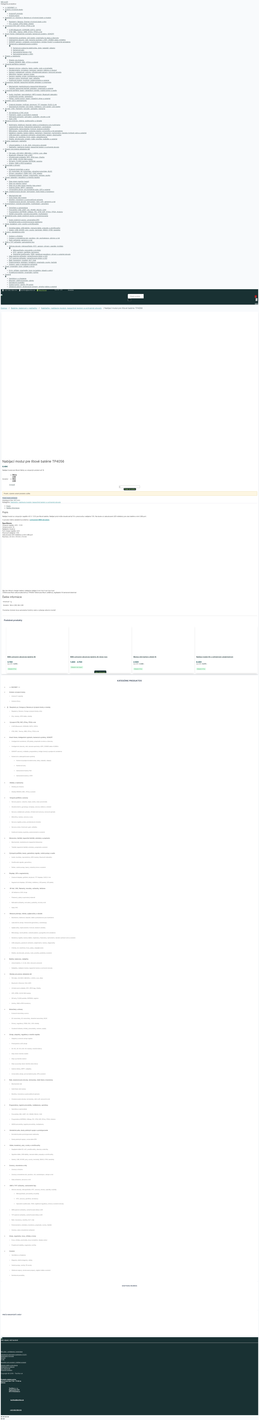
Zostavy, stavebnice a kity (18, 1165)
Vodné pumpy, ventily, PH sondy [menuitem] (21, 285)
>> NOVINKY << (14, 687)
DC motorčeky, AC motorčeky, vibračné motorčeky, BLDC (29, 1018)
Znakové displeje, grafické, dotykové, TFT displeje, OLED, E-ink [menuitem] (33, 105)
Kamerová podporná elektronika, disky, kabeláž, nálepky (33, 760)
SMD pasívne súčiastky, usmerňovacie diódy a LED (27, 1210)
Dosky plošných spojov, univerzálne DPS (24, 1139)
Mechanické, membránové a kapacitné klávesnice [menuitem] (27, 86)
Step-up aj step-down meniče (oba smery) (25, 1064)
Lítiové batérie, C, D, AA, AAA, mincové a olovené (27, 963)
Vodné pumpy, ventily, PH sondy (22, 1265)
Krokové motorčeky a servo (20, 1013)
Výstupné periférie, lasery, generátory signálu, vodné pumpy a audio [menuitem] (31, 91)
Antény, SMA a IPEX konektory (21, 1003)
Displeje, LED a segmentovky (19, 873)
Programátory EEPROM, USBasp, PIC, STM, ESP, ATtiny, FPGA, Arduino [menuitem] (36, 212)
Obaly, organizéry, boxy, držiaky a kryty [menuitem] (20, 267)
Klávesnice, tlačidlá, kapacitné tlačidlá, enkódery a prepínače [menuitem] (28, 83)
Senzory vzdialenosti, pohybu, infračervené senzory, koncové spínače (33, 812)
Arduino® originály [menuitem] (16, 14)
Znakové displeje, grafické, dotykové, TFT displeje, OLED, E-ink (31, 877)
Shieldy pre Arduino (18, 787)
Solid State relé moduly (19, 1089)
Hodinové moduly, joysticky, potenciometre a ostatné (28, 832)
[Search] (129, 299)
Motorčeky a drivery (16, 1009)
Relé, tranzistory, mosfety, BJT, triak (23, 1220)
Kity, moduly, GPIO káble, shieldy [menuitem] (21, 24)
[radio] (13, 476)
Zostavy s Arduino (17, 1169)
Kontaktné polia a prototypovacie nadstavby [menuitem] (25, 222)
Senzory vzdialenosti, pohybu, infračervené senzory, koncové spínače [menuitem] (35, 72)
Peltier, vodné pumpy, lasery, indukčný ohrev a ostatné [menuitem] (29, 98)
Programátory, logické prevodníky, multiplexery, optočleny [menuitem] (27, 205)
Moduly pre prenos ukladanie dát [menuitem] (17, 150)
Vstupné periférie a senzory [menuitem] (15, 65)
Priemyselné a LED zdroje (19, 1043)
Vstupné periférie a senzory (19, 798)
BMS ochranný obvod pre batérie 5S (21, 657)
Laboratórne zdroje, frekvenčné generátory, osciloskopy (29, 922)
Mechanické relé (17, 1084)
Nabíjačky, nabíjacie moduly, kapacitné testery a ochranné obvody (71, 308)
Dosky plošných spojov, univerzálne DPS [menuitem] (24, 220)
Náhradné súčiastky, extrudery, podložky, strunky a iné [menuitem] (29, 117)
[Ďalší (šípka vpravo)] (4, 1418)
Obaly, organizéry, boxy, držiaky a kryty (22, 1236)
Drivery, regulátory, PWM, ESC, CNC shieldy (25, 1023)
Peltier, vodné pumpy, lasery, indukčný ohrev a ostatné (29, 867)
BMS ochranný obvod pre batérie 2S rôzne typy (88, 657)
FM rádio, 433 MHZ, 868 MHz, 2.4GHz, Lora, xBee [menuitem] (28, 153)
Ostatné (12, 1251)
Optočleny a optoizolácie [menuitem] (18, 208)
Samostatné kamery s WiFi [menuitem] (23, 54)
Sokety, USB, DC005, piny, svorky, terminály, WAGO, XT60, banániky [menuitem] (34, 230)
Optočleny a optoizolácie (19, 1109)
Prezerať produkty (6, 1370)
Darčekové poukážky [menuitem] (16, 283)
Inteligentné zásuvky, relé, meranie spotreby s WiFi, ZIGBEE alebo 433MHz (35, 746)
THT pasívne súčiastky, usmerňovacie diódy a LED (27, 1215)
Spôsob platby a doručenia (9, 1365)
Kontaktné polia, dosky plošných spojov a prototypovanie (29, 1130)
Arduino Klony (16, 701)
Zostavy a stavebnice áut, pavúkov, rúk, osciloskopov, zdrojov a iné (32, 1174)
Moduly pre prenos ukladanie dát (21, 974)
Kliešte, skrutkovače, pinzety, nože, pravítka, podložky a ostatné (32, 953)
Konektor (5, 479)
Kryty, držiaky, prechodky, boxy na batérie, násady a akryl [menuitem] (31, 270)
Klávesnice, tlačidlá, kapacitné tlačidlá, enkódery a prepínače (29, 838)
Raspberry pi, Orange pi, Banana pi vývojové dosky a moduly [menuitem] (28, 19)
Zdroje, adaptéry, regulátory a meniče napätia (24, 1034)
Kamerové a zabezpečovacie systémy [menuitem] (23, 45)
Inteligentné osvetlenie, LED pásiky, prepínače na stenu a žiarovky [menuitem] (34, 38)
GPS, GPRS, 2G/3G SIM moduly (21, 993)
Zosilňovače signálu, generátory (21, 862)
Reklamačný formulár (7, 1356)
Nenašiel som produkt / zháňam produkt (13, 1362)
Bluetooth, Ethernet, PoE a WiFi (21, 983)
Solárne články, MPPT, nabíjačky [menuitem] (21, 187)
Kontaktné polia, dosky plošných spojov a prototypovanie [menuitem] (26, 217)
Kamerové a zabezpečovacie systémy (23, 756)
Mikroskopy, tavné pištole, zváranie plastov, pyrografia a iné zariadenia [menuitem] (36, 131)
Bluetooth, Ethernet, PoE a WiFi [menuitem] (20, 155)
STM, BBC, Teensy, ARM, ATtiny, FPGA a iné (25, 731)
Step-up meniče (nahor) (19, 1059)
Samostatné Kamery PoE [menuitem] (22, 52)
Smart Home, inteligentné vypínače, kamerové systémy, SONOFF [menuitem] (29, 35)
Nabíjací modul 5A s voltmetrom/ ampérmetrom (214, 657)
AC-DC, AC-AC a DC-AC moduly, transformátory (27, 1048)
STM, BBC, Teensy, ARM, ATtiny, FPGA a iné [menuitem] (25, 32)
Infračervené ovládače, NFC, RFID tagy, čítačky (26, 988)
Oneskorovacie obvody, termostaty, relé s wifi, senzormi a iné (31, 1099)
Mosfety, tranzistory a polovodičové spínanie (26, 1094)
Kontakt (3, 1358)
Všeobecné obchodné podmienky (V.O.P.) (14, 1354)
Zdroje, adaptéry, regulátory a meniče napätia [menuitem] (22, 178)
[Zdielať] (4, 1416)
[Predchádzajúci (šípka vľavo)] (1, 1418)
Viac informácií (100, 672)
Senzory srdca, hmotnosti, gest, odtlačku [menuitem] (24, 78)
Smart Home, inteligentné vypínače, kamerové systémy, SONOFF (31, 737)
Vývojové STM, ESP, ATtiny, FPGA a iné (23, 722)
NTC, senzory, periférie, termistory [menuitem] (26, 252)
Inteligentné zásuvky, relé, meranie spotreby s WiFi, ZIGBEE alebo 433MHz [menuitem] (37, 40)
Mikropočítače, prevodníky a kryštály (27, 1193)
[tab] (131, 506)
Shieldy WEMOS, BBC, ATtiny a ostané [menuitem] (23, 62)
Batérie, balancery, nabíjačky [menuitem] (16, 142)
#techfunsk (43, 290)
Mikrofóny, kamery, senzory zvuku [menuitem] (21, 74)
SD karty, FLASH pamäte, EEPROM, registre (25, 998)
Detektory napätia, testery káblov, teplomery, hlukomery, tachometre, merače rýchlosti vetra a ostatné (43, 938)
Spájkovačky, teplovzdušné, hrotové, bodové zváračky (28, 927)
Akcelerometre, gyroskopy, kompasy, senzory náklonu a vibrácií (31, 807)
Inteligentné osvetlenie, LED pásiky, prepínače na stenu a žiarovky (32, 741)
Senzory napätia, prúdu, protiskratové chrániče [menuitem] (26, 76)
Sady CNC (15, 907)
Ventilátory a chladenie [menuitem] (17, 278)
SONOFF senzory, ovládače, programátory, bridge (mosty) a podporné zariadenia (37, 751)
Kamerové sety (21, 765)
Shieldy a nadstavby (16, 783)
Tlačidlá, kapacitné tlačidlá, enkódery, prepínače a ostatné (29, 847)
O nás (2, 1359)
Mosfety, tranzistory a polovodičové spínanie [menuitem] (26, 200)
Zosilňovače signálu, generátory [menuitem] (21, 96)
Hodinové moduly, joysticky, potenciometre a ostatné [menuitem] (29, 80)
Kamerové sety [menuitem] (18, 50)
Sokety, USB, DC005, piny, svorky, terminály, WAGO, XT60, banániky (33, 1159)
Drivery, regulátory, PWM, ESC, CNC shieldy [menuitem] (25, 173)
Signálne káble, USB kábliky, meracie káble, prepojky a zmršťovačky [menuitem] (34, 228)
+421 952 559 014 (16, 1410)
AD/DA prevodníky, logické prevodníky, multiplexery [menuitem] (28, 214)
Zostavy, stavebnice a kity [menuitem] (15, 233)
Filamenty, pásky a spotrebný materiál (23, 897)
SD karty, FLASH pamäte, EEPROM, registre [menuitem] (25, 161)
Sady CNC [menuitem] (13, 119)
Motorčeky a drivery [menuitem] (12, 166)
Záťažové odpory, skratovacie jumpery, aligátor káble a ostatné (31, 1270)
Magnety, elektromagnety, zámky (22, 1260)
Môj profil (4, 2)
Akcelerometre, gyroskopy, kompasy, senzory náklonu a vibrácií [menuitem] (33, 70)
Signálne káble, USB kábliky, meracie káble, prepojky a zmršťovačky (32, 1154)
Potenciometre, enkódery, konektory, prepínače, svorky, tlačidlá (31, 1225)
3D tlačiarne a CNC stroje (19, 892)
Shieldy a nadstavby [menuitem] (12, 57)
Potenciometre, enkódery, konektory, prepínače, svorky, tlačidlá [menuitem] (33, 262)
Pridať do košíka (129, 489)
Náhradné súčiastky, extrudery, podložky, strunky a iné (29, 902)
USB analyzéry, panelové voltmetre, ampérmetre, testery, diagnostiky (33, 943)
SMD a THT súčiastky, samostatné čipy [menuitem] (19, 243)
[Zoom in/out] (8, 1416)
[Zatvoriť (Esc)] (1, 1416)
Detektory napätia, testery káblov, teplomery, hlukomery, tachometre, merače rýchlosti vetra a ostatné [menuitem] (47, 133)
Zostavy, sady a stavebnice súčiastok (23, 1230)
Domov (4, 308)
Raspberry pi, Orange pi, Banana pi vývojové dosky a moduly (30, 707)
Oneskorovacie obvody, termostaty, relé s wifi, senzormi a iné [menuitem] (32, 202)
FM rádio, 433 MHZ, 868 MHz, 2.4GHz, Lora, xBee (27, 978)
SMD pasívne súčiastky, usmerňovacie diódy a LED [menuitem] (28, 256)
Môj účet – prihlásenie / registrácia (11, 1351)
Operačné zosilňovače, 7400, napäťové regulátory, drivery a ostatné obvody (40, 1204)
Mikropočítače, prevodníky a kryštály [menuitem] (27, 250)
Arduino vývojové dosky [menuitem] (14, 10)
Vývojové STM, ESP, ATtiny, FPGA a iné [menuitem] (20, 27)
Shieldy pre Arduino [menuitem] (16, 60)
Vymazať (12, 484)
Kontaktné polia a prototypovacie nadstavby (25, 1134)
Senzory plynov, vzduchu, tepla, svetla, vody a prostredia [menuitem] (30, 68)
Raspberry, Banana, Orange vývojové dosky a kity (27, 711)
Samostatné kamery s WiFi (24, 775)
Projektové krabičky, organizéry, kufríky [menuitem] (23, 272)
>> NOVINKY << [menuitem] (11, 7)
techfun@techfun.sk (17, 1400)
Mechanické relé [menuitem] (15, 196)
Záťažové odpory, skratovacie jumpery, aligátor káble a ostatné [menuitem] (33, 287)
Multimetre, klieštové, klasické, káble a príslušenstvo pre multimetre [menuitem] (34, 125)
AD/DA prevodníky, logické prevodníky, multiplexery (28, 1124)
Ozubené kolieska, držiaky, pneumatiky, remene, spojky (29, 1028)
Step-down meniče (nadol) (20, 1053)
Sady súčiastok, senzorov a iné (21, 1179)
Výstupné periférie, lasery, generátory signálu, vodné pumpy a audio (32, 853)
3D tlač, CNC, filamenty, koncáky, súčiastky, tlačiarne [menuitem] (25, 110)
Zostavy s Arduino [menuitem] (16, 236)
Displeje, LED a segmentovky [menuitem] (16, 102)
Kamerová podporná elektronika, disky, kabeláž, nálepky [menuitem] (34, 48)
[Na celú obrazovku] (6, 1416)
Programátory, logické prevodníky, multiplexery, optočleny (28, 1105)
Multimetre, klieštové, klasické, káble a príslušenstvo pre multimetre (33, 917)
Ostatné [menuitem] (8, 275)
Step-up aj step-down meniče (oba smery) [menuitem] (25, 185)
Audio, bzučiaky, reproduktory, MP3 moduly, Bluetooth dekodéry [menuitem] (33, 94)
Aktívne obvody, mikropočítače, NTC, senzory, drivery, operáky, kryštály (34, 1189)
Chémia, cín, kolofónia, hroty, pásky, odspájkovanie (27, 948)
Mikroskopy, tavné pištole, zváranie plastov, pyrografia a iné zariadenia (33, 933)
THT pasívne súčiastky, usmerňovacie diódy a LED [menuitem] (28, 258)
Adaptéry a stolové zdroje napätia (22, 1038)
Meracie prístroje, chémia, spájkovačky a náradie (26, 913)
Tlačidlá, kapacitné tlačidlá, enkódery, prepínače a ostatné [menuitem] (31, 88)
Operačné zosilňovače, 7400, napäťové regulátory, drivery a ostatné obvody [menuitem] (42, 254)
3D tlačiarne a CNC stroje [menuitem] (18, 113)
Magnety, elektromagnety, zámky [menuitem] (21, 280)
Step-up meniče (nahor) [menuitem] (18, 183)
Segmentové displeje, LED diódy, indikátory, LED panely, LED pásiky (32, 882)
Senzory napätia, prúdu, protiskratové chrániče (26, 822)
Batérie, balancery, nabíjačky (24, 308)
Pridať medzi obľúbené (9, 498)
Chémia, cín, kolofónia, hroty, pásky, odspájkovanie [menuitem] (28, 137)
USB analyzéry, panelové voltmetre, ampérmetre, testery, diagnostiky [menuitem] (35, 135)
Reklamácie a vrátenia (7, 1367)
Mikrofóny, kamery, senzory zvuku (22, 817)
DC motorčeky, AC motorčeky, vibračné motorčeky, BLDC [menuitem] (30, 171)
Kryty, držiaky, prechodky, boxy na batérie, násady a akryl (29, 1240)
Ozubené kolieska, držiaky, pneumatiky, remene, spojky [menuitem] (29, 175)
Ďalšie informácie (12, 508)
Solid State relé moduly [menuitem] (18, 198)
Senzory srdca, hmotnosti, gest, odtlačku (24, 827)
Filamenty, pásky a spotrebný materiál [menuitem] (23, 115)
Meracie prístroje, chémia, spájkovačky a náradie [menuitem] (23, 122)
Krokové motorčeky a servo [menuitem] (19, 169)
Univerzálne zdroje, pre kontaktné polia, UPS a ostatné (29, 1074)
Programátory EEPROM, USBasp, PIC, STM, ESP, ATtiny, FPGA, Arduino (34, 1119)
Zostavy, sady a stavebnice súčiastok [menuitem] (23, 264)
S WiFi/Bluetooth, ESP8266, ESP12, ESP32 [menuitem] (25, 30)
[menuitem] (69, 290)
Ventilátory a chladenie (19, 1255)
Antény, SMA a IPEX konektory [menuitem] (20, 163)
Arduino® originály (17, 696)
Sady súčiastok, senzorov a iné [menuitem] (20, 240)
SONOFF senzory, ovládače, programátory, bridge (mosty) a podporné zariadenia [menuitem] (39, 42)
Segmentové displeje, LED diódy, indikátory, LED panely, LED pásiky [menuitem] (34, 107)
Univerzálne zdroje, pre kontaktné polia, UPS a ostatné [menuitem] (29, 189)
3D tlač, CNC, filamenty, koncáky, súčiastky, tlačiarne (27, 888)
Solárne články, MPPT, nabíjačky (21, 1069)
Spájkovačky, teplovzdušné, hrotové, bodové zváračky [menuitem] (29, 129)
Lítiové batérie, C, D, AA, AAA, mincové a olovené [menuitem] (27, 145)
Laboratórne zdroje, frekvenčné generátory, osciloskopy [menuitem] (30, 127)
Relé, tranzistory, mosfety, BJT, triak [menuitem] (22, 260)
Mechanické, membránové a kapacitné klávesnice (27, 842)
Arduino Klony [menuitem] (14, 16)
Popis (8, 506)
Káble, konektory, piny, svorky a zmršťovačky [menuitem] (22, 225)
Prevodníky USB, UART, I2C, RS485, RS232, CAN (27, 1114)
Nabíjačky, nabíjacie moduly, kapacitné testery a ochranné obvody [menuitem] (34, 147)
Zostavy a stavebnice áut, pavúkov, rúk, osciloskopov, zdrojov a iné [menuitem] (34, 238)
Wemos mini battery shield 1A (144, 657)
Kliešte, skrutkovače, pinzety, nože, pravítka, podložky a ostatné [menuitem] (33, 139)
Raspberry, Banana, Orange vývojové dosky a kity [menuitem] (27, 22)
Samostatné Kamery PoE (24, 770)
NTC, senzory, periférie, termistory (27, 1198)
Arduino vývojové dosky (17, 692)
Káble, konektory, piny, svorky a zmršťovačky (25, 1145)
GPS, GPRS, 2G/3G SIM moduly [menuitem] (21, 159)
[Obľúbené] (251, 294)
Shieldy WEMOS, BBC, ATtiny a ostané (23, 792)
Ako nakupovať (5, 1368)
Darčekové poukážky (18, 1275)
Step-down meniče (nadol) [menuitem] (19, 181)
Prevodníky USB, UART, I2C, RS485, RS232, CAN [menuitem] (27, 210)
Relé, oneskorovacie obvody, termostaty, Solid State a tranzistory (31, 1080)
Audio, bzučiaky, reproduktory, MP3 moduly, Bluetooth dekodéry (32, 857)
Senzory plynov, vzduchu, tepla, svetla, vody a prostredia (29, 802)
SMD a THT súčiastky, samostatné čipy (23, 1185)
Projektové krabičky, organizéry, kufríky (24, 1245)
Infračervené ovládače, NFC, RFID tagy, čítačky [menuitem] (27, 157)
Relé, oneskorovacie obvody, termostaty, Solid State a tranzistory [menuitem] (29, 193)
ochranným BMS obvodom (39, 520)
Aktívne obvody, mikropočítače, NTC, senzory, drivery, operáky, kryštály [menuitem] (36, 247)
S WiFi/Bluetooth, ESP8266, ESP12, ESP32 (25, 726)
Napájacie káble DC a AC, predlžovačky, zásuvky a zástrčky (30, 1149)
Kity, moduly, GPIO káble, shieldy (22, 716)
